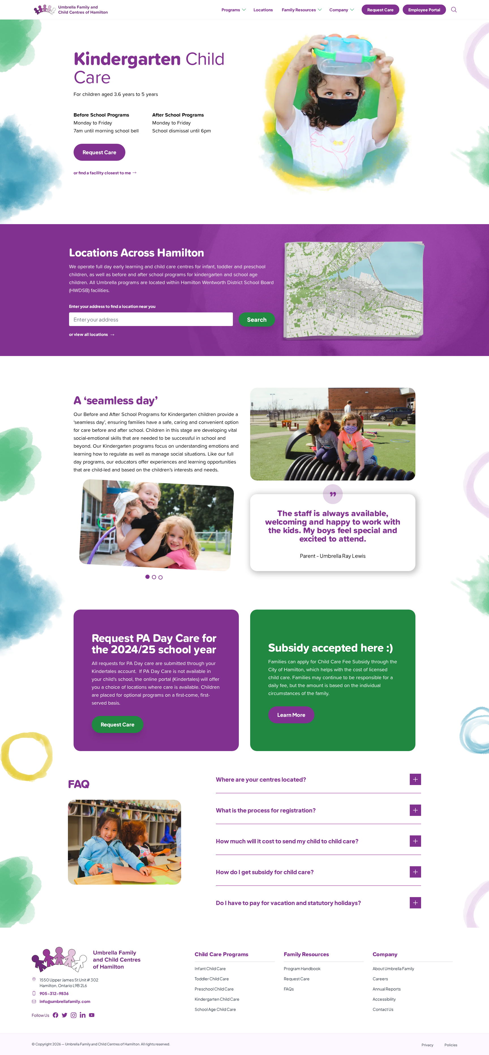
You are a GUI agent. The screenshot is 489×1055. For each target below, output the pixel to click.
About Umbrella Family (393, 968)
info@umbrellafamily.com (65, 1001)
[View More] (415, 779)
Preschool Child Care (214, 988)
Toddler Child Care (212, 978)
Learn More (291, 714)
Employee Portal (424, 9)
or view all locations (88, 334)
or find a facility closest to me (102, 172)
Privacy (427, 1045)
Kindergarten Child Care (217, 999)
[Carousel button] (147, 577)
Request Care (380, 9)
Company (338, 9)
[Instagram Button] (73, 1015)
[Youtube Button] (92, 1015)
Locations (263, 9)
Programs (231, 9)
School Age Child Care (215, 1009)
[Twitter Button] (64, 1015)
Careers (380, 978)
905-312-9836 (54, 993)
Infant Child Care (210, 968)
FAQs (289, 988)
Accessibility (384, 999)
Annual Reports (387, 988)
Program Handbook (302, 968)
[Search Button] (452, 9)
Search (257, 319)
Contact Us (383, 1009)
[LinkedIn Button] (82, 1015)
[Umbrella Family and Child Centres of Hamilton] (70, 9)
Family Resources (299, 9)
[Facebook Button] (55, 1015)
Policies (451, 1045)
